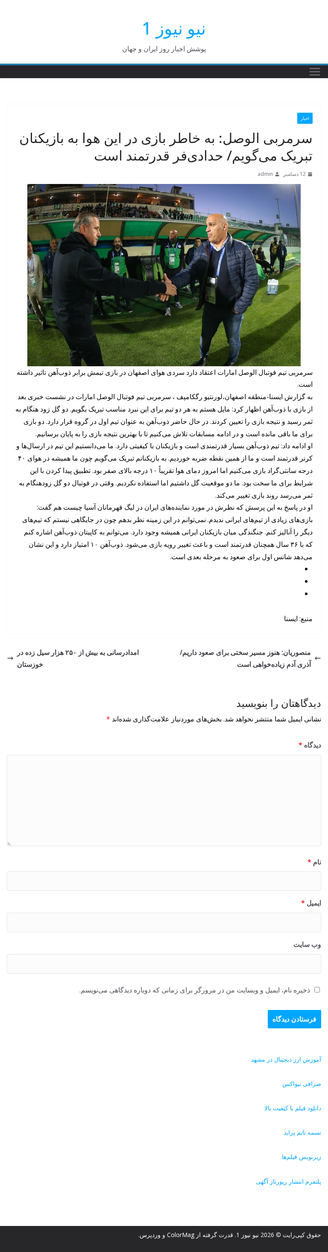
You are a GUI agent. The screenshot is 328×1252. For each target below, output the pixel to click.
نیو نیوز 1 (174, 28)
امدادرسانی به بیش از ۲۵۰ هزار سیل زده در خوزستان (78, 658)
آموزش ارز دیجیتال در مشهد (286, 1059)
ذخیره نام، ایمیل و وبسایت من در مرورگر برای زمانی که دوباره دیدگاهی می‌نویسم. (194, 990)
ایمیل (311, 903)
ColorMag (180, 1235)
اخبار (305, 118)
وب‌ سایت (307, 944)
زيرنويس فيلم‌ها (301, 1157)
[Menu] (314, 71)
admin (265, 174)
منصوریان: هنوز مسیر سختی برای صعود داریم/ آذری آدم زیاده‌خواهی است (245, 658)
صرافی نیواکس (301, 1084)
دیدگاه (310, 745)
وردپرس (150, 1235)
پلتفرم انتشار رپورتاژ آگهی (288, 1181)
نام (314, 862)
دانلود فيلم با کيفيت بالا (292, 1108)
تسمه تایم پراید (302, 1132)
